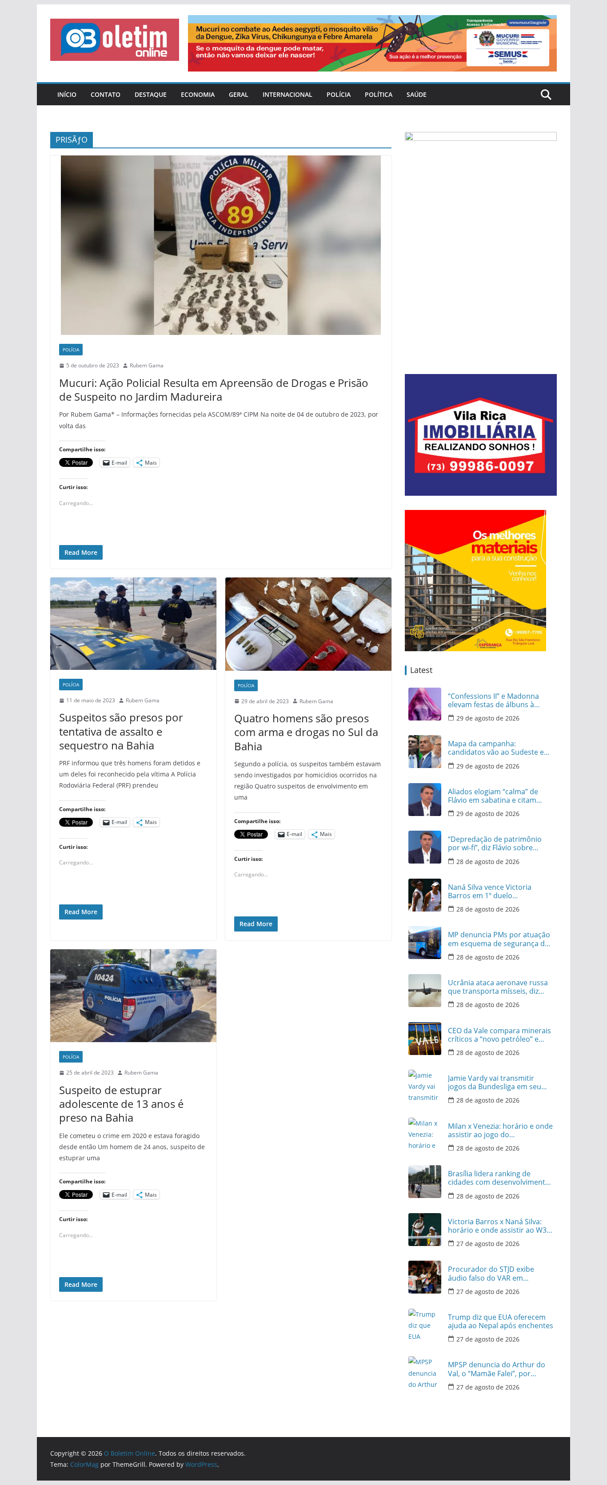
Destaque (151, 94)
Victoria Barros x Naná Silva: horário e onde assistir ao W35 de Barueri (499, 1226)
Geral (238, 94)
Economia (198, 94)
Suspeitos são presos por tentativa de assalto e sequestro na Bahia (121, 731)
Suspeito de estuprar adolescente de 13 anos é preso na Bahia (121, 1104)
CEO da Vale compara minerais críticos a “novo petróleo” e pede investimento (499, 1035)
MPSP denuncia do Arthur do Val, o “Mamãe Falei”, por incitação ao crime (496, 1369)
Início (66, 94)
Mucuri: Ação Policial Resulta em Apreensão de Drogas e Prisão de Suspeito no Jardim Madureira (213, 389)
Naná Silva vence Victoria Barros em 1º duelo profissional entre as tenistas (496, 891)
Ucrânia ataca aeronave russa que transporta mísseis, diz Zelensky (498, 987)
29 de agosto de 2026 (487, 718)
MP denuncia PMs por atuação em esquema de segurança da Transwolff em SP (499, 939)
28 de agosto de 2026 (487, 861)
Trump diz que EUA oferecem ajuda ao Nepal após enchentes (500, 1321)
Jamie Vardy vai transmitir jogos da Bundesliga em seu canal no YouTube (494, 1082)
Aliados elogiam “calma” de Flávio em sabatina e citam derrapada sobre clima (493, 796)
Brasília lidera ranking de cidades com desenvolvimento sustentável (499, 1178)
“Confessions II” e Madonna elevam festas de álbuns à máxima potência (493, 700)
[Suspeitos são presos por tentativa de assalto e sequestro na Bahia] (133, 623)
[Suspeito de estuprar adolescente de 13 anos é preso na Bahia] (133, 996)
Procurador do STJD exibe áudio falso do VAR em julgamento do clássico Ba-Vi (495, 1273)
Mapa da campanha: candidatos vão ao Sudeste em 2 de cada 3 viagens (499, 748)
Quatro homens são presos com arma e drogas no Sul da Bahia (306, 732)
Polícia (339, 94)
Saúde (417, 94)
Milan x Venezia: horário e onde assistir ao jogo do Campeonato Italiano (500, 1130)
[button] (114, 40)
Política (378, 94)
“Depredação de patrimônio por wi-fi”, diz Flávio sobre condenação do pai (495, 843)
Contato (105, 94)
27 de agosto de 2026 (487, 1243)
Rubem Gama (147, 365)
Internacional (287, 94)
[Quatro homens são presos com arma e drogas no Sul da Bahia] (308, 624)
